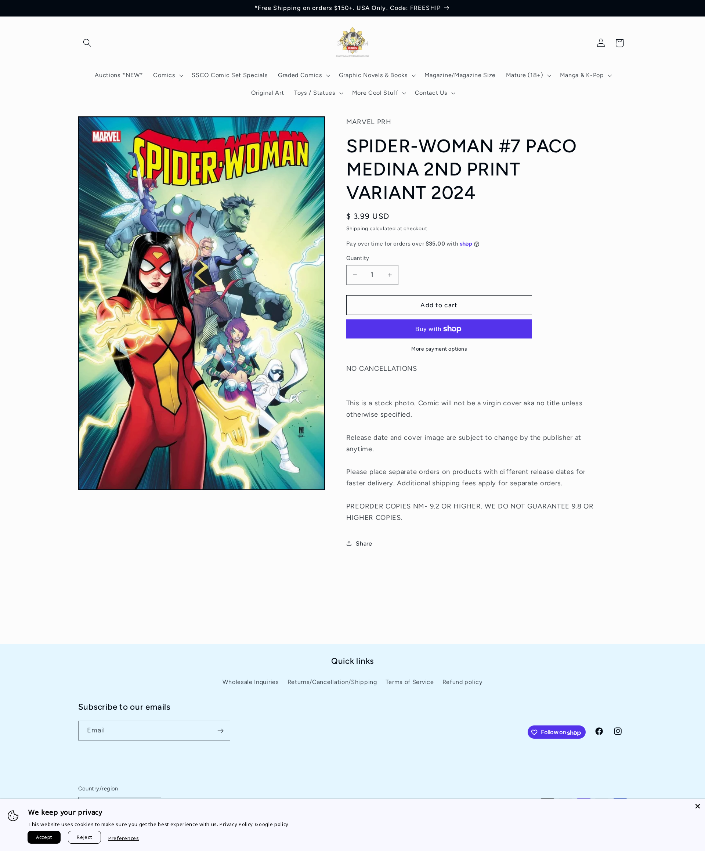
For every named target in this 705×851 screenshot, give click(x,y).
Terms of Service (410, 681)
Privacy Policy (236, 824)
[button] (87, 43)
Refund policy (462, 681)
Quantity (357, 258)
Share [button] (364, 543)
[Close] (697, 806)
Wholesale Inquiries (251, 681)
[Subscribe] (220, 731)
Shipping (357, 228)
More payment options (439, 349)
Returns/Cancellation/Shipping (332, 681)
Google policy (272, 824)
